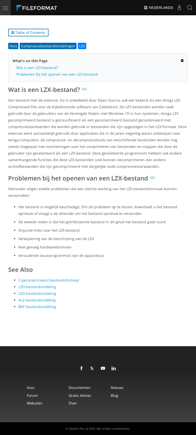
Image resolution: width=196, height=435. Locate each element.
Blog (114, 395)
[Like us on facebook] (82, 368)
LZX (82, 46)
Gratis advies (80, 395)
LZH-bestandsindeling (37, 286)
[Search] (189, 7)
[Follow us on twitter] (93, 368)
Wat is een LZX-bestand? (37, 67)
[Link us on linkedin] (114, 368)
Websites (34, 403)
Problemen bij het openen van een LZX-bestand (57, 74)
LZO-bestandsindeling (37, 293)
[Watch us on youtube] (104, 368)
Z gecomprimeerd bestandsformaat (48, 280)
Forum (32, 395)
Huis (13, 46)
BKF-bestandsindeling (37, 306)
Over (73, 403)
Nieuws (117, 387)
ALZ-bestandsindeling (37, 300)
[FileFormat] (49, 7)
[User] (179, 7)
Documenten (80, 387)
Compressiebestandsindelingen (48, 46)
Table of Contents (29, 32)
